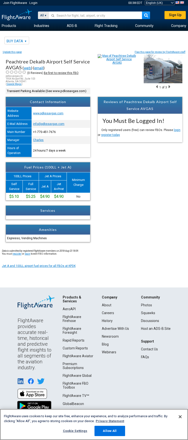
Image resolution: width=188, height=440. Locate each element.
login (177, 130)
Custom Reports (75, 348)
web (27, 67)
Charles (38, 140)
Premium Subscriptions (73, 366)
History (107, 321)
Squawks (148, 313)
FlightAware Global (77, 376)
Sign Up (175, 15)
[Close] (180, 416)
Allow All (110, 431)
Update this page (12, 52)
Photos (146, 305)
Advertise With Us (115, 329)
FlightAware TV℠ (76, 396)
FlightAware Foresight (72, 330)
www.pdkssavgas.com (48, 113)
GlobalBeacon (73, 404)
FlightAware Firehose (72, 319)
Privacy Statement (110, 421)
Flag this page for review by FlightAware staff (160, 52)
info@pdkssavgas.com (48, 124)
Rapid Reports (73, 340)
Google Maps (14, 84)
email (38, 67)
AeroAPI (69, 309)
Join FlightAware (15, 3)
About (106, 305)
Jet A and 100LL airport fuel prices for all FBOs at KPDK (39, 266)
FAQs (145, 357)
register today (110, 135)
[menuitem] (9, 26)
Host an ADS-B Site (156, 329)
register (17, 253)
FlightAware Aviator (78, 356)
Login (33, 3)
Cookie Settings (75, 431)
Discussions (150, 321)
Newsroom (110, 336)
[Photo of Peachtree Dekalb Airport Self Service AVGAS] (163, 82)
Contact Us (149, 349)
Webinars (109, 352)
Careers (108, 313)
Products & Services (72, 299)
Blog (105, 344)
